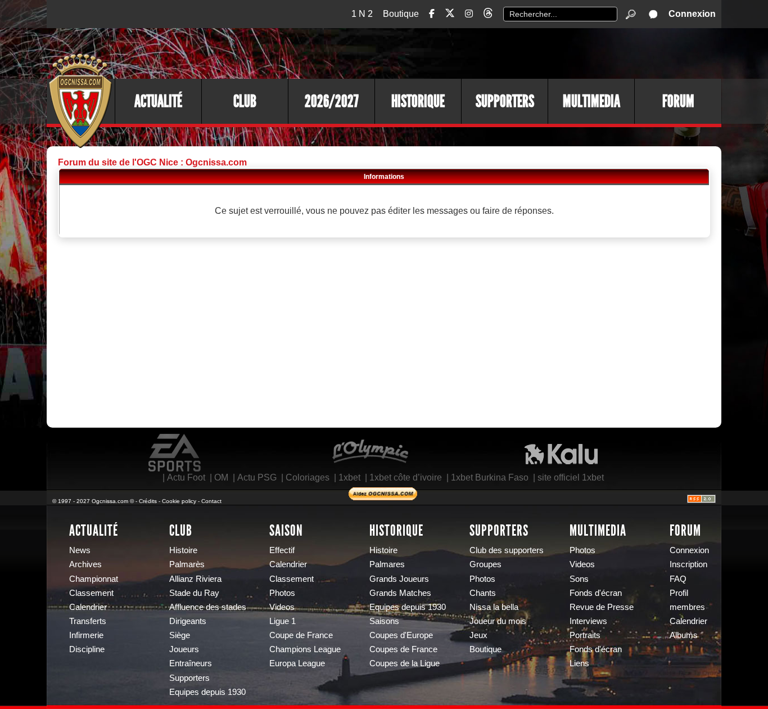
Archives (85, 564)
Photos (282, 593)
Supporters (505, 101)
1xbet (349, 477)
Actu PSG (257, 477)
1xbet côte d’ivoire (405, 477)
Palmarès (187, 564)
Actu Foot (186, 477)
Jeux (478, 635)
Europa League (297, 663)
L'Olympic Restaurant (370, 453)
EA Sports (175, 453)
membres (687, 607)
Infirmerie (86, 635)
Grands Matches (400, 593)
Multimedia (591, 101)
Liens (579, 663)
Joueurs (184, 649)
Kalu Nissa (561, 453)
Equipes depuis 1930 (207, 692)
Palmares (387, 564)
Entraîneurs (190, 663)
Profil (679, 593)
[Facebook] (432, 14)
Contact (211, 501)
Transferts (87, 621)
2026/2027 (332, 101)
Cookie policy (179, 501)
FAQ (678, 579)
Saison (286, 531)
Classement (91, 593)
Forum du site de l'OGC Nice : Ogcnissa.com (152, 162)
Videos (282, 607)
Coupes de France (403, 649)
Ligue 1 (282, 621)
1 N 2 (362, 14)
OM (221, 477)
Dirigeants (187, 621)
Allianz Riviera (195, 579)
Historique (418, 101)
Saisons (384, 621)
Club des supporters (506, 550)
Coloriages (307, 477)
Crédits (148, 501)
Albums (684, 635)
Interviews (588, 621)
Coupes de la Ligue (404, 663)
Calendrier (88, 607)
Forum (678, 101)
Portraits (585, 635)
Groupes (485, 564)
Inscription (688, 564)
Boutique (401, 14)
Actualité (158, 101)
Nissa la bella (493, 607)
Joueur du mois (497, 621)
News (80, 550)
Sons (579, 579)
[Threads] (488, 15)
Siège (179, 635)
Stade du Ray (194, 593)
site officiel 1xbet (570, 477)
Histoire (183, 550)
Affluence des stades (207, 607)
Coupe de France (301, 635)
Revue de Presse (602, 607)
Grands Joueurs (399, 579)
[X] (450, 15)
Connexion (692, 14)
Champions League (305, 649)
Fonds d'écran (596, 593)
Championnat (93, 579)
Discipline (87, 649)
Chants (482, 593)
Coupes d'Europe (401, 635)
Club (244, 101)
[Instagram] (469, 14)
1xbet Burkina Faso (489, 477)
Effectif (282, 550)
